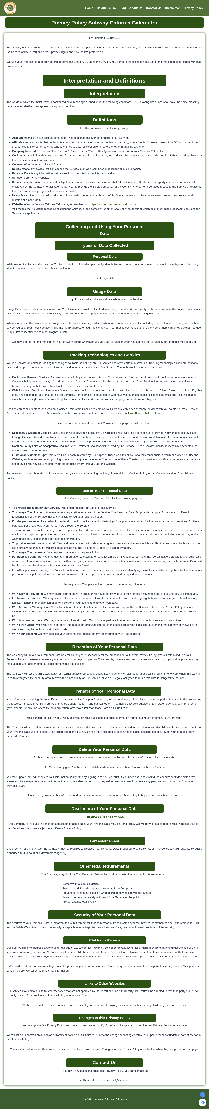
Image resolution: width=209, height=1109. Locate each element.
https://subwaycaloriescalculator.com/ (113, 204)
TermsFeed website (139, 413)
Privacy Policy (193, 8)
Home (89, 8)
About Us (135, 8)
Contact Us (153, 8)
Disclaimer (172, 8)
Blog (122, 8)
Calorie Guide (106, 8)
